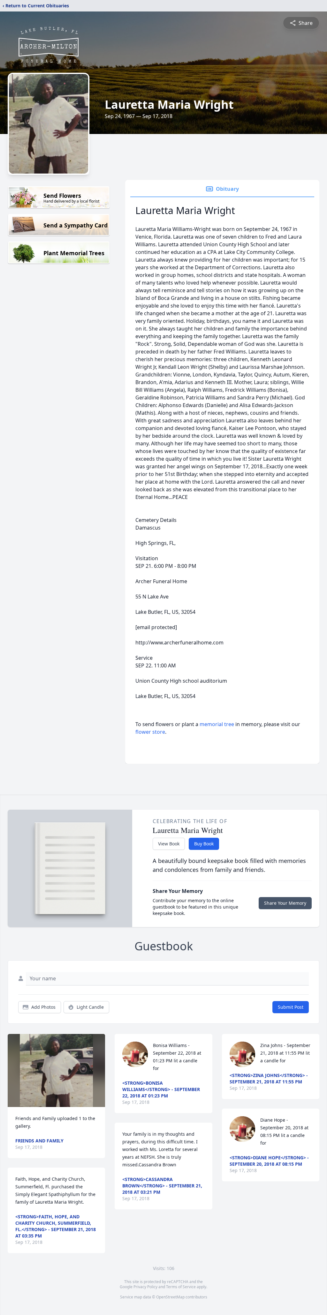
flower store (150, 731)
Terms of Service (181, 1286)
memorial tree (217, 724)
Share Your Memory (285, 903)
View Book (168, 844)
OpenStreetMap (170, 1297)
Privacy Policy (145, 1286)
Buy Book (204, 844)
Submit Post (290, 1007)
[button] (56, 1070)
